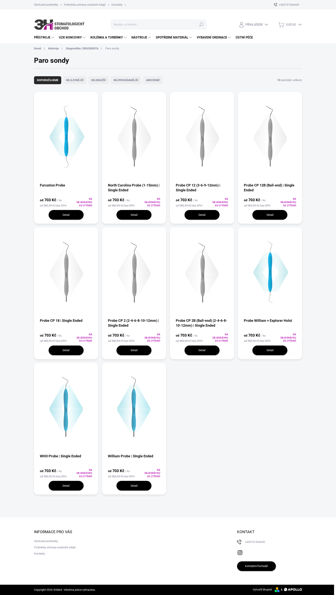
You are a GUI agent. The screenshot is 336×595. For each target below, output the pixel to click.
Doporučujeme (47, 80)
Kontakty (116, 4)
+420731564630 (255, 541)
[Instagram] (240, 552)
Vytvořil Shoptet (262, 589)
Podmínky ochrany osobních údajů (85, 4)
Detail (66, 214)
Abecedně (153, 80)
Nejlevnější (75, 80)
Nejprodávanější (126, 80)
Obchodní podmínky (46, 4)
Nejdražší (98, 80)
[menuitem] (44, 37)
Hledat (201, 24)
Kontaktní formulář (256, 566)
